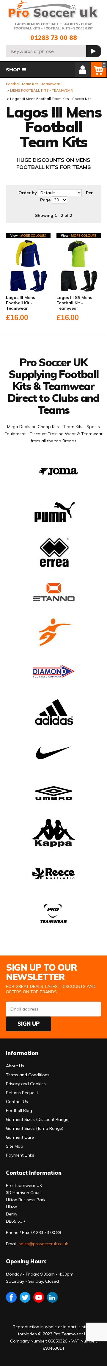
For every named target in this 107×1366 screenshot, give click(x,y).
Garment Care (20, 1137)
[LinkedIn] (52, 1297)
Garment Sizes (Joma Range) (34, 1128)
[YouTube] (38, 1297)
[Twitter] (25, 1297)
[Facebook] (11, 1297)
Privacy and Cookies (26, 1083)
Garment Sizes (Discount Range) (38, 1119)
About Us (15, 1066)
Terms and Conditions (27, 1074)
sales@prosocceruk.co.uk (43, 1243)
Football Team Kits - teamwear (33, 84)
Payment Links (20, 1155)
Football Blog (19, 1110)
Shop (13, 70)
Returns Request (22, 1092)
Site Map (14, 1146)
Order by (27, 192)
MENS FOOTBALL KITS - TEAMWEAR (41, 90)
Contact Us (17, 1101)
